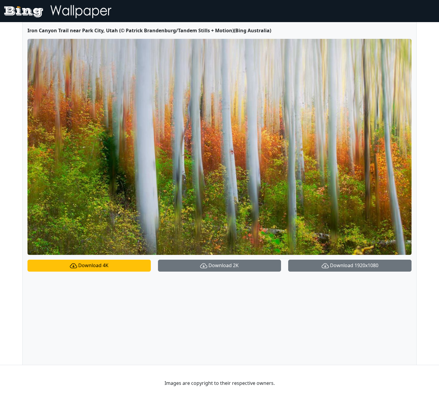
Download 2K (223, 265)
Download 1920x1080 (353, 265)
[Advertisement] (219, 318)
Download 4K (92, 265)
